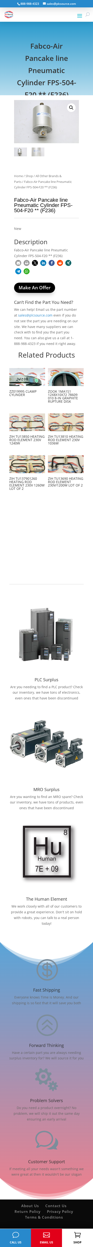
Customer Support (46, 1161)
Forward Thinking (46, 1045)
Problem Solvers (46, 1100)
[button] (71, 107)
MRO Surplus (46, 789)
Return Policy (28, 1211)
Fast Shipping (46, 990)
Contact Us (56, 1205)
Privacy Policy (60, 1211)
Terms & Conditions (44, 1217)
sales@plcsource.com (35, 315)
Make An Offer (35, 288)
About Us (30, 1205)
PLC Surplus (46, 679)
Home (18, 176)
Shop (29, 176)
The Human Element (46, 899)
